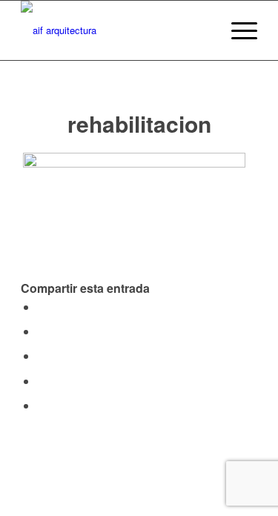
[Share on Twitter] (41, 331)
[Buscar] (202, 30)
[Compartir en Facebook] (41, 306)
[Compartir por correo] (41, 405)
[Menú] (236, 30)
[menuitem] (202, 30)
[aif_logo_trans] (115, 30)
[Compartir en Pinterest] (41, 380)
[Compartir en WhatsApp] (41, 355)
